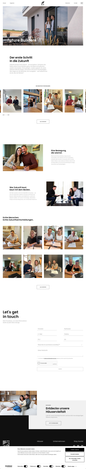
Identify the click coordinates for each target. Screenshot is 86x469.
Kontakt (75, 3)
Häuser (4, 3)
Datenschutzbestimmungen (50, 358)
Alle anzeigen (43, 121)
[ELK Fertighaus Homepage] (6, 445)
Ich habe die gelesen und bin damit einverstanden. (55, 358)
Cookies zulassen (75, 449)
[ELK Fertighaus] (43, 3)
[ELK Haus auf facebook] (74, 446)
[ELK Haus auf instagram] (78, 446)
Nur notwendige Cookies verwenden (75, 459)
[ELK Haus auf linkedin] (82, 446)
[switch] (39, 466)
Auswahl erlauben (75, 454)
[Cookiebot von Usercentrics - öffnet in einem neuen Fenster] (9, 466)
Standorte (67, 3)
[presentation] (4, 115)
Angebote (12, 3)
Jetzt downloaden (53, 423)
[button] (82, 3)
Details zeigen (71, 466)
